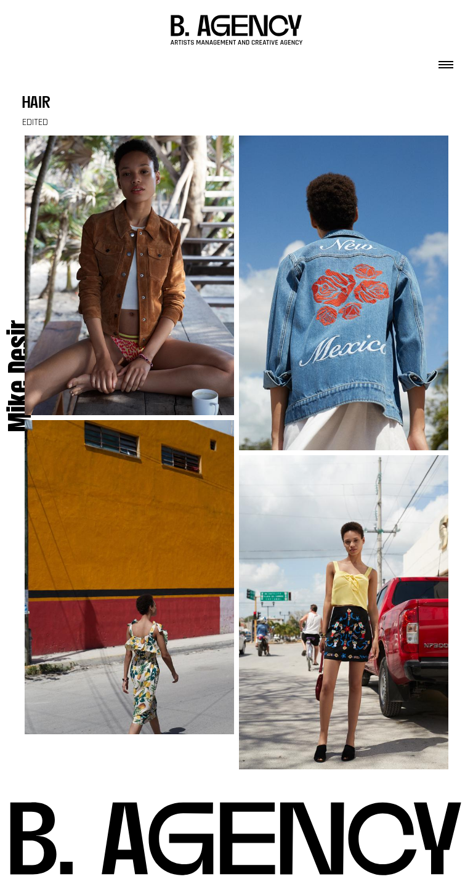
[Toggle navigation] (446, 61)
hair (36, 103)
